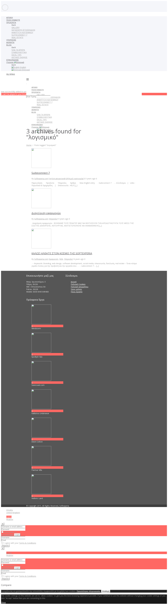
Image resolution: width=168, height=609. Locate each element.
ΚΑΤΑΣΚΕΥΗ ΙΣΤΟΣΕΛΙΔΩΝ (23, 30)
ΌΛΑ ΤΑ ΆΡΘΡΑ (18, 50)
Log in (9, 517)
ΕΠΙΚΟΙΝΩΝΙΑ (12, 60)
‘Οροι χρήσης (76, 289)
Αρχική (74, 282)
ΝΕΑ (61, 259)
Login (17, 535)
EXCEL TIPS (16, 55)
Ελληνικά (25, 70)
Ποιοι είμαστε (76, 291)
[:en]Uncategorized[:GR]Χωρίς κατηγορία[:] (66, 178)
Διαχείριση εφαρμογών (46, 213)
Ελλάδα (9, 510)
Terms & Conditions (27, 543)
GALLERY (15, 27)
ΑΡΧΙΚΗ (9, 17)
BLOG (8, 45)
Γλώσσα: (10, 62)
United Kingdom (13, 512)
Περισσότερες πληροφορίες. (89, 591)
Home (29, 145)
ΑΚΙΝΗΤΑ (10, 42)
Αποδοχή (105, 591)
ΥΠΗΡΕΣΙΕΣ (11, 40)
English (23, 67)
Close (3, 602)
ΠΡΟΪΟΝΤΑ (11, 22)
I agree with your (20, 543)
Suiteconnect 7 (41, 173)
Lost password (7, 534)
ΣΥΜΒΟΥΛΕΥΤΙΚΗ (19, 52)
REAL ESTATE (17, 37)
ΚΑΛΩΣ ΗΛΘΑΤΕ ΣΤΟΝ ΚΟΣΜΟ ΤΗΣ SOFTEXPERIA (62, 253)
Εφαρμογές (53, 259)
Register (9, 519)
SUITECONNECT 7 (19, 35)
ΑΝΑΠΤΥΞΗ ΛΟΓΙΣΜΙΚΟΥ (22, 32)
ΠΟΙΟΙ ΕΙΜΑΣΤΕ (13, 20)
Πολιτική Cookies (78, 284)
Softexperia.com (41, 178)
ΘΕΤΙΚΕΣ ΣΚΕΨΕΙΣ (19, 57)
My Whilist (10, 74)
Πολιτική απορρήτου (79, 286)
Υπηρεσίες (53, 219)
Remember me (10, 532)
